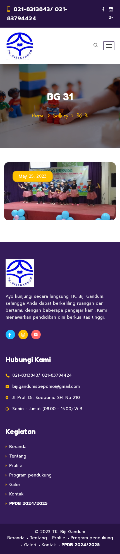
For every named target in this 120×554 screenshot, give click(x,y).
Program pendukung (30, 475)
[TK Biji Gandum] (20, 46)
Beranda (18, 447)
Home (38, 115)
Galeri (15, 485)
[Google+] (111, 18)
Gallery (60, 115)
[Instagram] (111, 9)
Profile (15, 466)
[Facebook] (103, 9)
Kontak (16, 494)
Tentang (17, 456)
